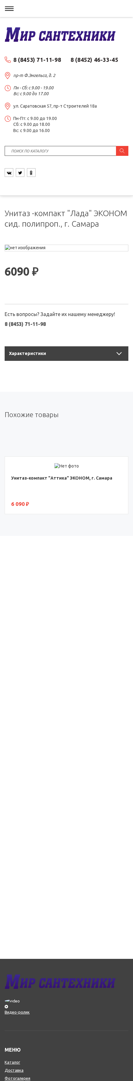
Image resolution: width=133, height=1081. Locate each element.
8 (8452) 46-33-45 (94, 60)
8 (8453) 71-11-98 (37, 60)
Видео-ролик (17, 1012)
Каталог (12, 1062)
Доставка (14, 1070)
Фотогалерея (17, 1078)
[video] (66, 1003)
